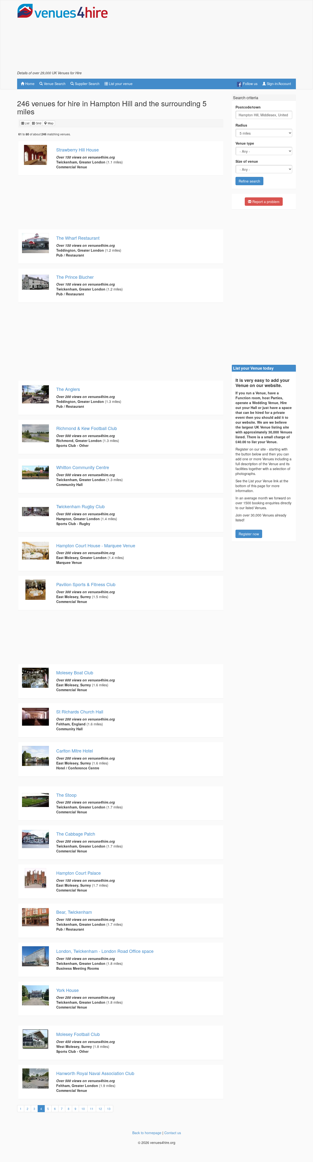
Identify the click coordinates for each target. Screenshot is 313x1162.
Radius (241, 125)
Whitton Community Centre (82, 467)
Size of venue (246, 161)
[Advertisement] (207, 37)
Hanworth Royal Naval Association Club (95, 1073)
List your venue (120, 83)
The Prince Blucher (75, 277)
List (26, 123)
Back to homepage (146, 1132)
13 (109, 1109)
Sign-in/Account (278, 83)
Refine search (249, 181)
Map (50, 123)
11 (91, 1109)
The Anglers (68, 389)
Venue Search (54, 83)
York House (67, 990)
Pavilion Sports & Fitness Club (85, 584)
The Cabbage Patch (75, 833)
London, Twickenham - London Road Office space (105, 951)
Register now (249, 533)
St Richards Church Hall (79, 711)
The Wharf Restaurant (78, 238)
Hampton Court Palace (78, 873)
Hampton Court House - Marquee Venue (95, 545)
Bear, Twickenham (74, 912)
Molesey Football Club (78, 1034)
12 (100, 1109)
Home (29, 83)
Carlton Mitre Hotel (74, 750)
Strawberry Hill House (77, 149)
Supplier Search (87, 83)
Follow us (249, 83)
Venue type (244, 143)
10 (83, 1109)
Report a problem (265, 201)
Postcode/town (248, 107)
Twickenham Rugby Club (80, 506)
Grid (38, 123)
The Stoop (66, 795)
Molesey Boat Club (74, 672)
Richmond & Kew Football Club (86, 428)
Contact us (172, 1132)
